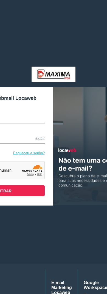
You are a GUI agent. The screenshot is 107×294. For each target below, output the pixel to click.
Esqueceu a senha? (29, 153)
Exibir (40, 138)
